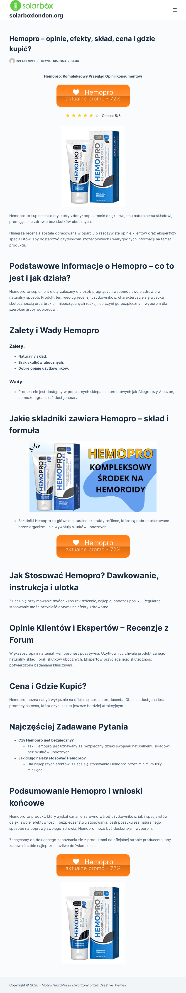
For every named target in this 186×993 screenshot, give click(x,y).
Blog (75, 61)
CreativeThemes (113, 985)
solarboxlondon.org (36, 15)
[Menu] (175, 10)
